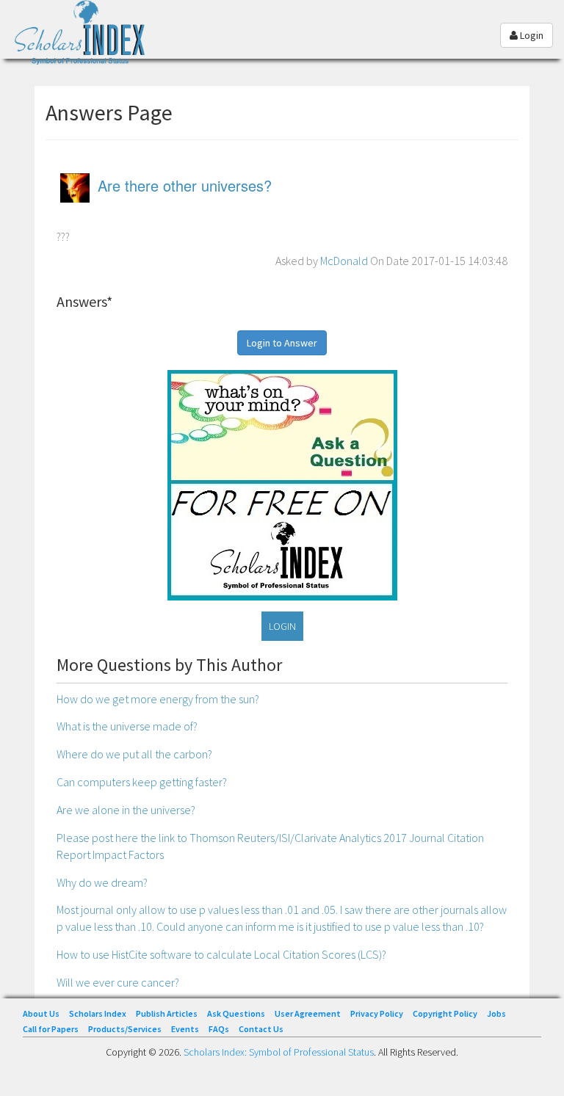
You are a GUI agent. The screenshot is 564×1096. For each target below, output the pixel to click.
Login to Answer (282, 342)
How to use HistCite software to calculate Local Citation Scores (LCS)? (221, 954)
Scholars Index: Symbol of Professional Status (279, 1052)
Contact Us (261, 1028)
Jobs (496, 1013)
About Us (41, 1013)
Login (530, 35)
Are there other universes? (185, 185)
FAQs (219, 1028)
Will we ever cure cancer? (118, 982)
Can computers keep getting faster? (142, 781)
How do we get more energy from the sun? (158, 699)
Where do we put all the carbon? (134, 754)
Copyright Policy (445, 1013)
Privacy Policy (376, 1013)
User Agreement (308, 1013)
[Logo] (84, 39)
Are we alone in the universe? (126, 809)
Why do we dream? (102, 882)
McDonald (344, 260)
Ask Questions (236, 1013)
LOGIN (282, 626)
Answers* (84, 301)
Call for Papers (51, 1028)
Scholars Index (97, 1013)
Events (185, 1028)
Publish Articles (167, 1013)
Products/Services (125, 1028)
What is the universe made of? (127, 726)
